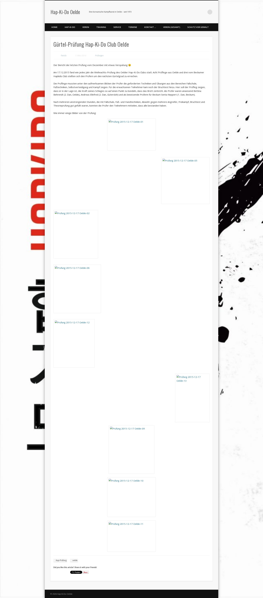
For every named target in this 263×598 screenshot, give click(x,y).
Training (101, 27)
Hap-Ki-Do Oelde (65, 11)
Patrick (63, 55)
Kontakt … (150, 27)
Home (54, 27)
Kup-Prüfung (61, 560)
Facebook (191, 12)
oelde (74, 560)
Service (117, 27)
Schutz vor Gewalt (198, 27)
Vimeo (197, 12)
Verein (85, 27)
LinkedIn (203, 12)
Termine (132, 27)
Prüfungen (99, 55)
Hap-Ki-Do (70, 27)
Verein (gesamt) (171, 27)
